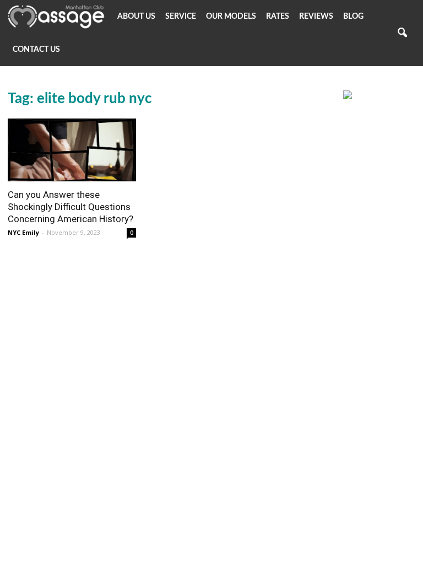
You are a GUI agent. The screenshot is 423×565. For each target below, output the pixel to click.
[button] (402, 33)
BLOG (353, 16)
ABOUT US (136, 16)
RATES (277, 16)
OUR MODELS (231, 16)
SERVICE (180, 16)
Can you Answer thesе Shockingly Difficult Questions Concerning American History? (70, 206)
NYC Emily (23, 232)
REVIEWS (316, 16)
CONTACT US (36, 49)
